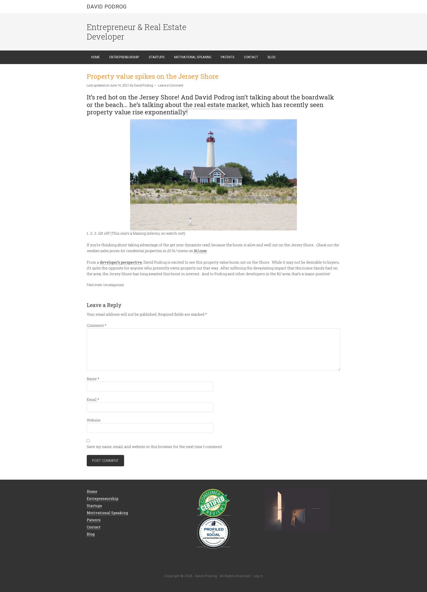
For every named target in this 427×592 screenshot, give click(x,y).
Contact (94, 527)
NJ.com (200, 250)
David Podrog (107, 7)
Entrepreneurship (102, 498)
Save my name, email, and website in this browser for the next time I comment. (155, 446)
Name (93, 378)
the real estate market (215, 105)
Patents (94, 519)
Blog (91, 534)
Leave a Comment (170, 85)
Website (94, 420)
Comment (96, 325)
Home (92, 491)
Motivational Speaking (107, 512)
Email (93, 399)
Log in (258, 576)
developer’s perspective (121, 262)
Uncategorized (113, 285)
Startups (94, 505)
